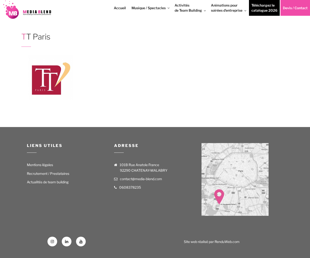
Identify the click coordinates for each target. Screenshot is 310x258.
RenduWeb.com (227, 242)
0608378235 (130, 187)
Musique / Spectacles (149, 8)
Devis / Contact (295, 8)
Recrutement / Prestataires (48, 173)
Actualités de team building (48, 182)
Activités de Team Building (188, 7)
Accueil (120, 8)
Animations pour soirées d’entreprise (226, 7)
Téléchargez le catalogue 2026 (264, 7)
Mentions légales (40, 165)
